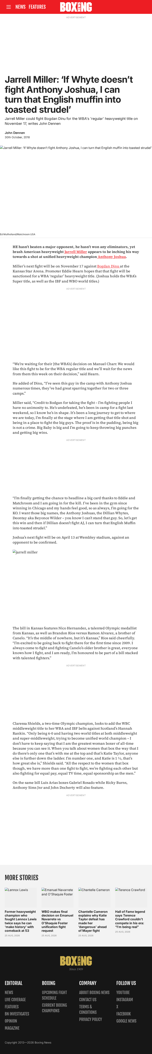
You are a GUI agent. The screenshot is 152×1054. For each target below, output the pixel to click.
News (20, 7)
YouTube (123, 992)
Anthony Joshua (111, 256)
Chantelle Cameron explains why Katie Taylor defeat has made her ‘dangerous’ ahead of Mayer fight (93, 921)
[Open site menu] (8, 7)
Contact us (87, 999)
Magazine (12, 1028)
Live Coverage (15, 999)
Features (37, 7)
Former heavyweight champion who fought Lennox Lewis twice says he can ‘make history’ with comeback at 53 (21, 921)
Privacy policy (90, 1019)
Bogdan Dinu (108, 266)
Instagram (124, 999)
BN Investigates (17, 1013)
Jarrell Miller (76, 251)
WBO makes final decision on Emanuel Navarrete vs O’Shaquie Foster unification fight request (57, 921)
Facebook (123, 1013)
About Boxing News (94, 992)
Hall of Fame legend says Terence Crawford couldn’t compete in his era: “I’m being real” (130, 919)
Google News (126, 1021)
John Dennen (15, 133)
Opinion (11, 1021)
